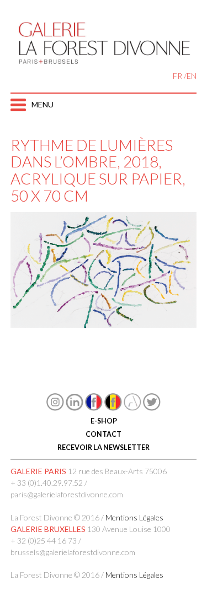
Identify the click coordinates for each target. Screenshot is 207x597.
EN (192, 75)
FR (177, 75)
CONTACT (103, 434)
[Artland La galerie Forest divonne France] (132, 408)
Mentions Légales (134, 517)
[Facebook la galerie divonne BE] (113, 408)
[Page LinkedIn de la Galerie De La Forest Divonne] (74, 408)
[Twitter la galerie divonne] (152, 408)
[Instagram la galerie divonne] (55, 408)
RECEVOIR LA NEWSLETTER (103, 447)
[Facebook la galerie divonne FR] (94, 408)
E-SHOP (104, 421)
